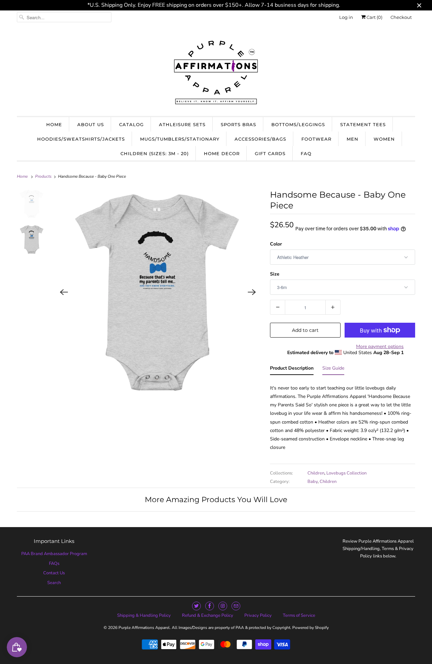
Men (352, 139)
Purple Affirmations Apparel (144, 627)
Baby (312, 482)
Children (315, 473)
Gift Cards (270, 153)
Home (54, 124)
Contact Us (54, 573)
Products (44, 176)
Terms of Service (299, 615)
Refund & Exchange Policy (207, 615)
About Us (90, 124)
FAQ (306, 153)
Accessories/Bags (260, 139)
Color (276, 244)
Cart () (374, 17)
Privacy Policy (258, 615)
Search (54, 583)
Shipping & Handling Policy (144, 615)
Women (384, 139)
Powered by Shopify (310, 627)
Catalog (131, 124)
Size (274, 274)
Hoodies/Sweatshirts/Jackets (81, 139)
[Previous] (64, 292)
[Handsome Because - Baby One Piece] (158, 292)
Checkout (401, 17)
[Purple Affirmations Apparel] (216, 71)
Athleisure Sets (182, 124)
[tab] (292, 369)
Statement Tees (363, 124)
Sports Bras (238, 124)
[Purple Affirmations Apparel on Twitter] (196, 606)
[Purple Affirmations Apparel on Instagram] (222, 606)
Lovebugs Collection (346, 473)
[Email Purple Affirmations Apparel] (236, 606)
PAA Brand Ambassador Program (54, 554)
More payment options (380, 346)
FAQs (54, 563)
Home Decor (222, 153)
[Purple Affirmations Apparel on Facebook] (209, 606)
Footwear (316, 139)
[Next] (251, 292)
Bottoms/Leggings (298, 124)
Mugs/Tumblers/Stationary (179, 139)
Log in (346, 17)
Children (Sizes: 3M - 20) (154, 153)
